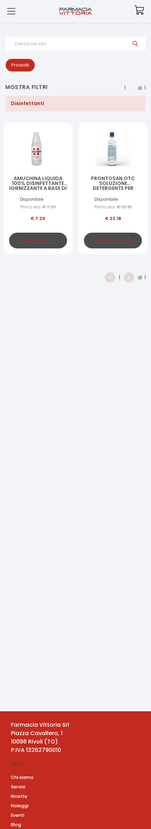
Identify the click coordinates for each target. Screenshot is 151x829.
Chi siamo (22, 777)
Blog (16, 825)
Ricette (19, 796)
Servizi (18, 787)
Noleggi (19, 806)
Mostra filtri (26, 87)
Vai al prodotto (38, 240)
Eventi (17, 815)
